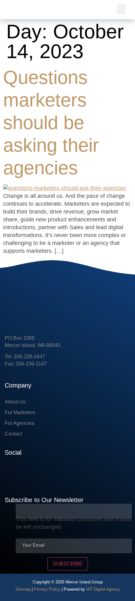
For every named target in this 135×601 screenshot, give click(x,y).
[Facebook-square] (9, 471)
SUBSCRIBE (68, 563)
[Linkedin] (28, 471)
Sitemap (22, 589)
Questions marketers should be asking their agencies (51, 122)
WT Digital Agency (103, 589)
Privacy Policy (47, 589)
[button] (121, 9)
